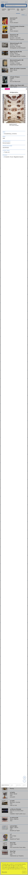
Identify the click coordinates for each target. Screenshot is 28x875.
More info (4, 872)
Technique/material (6, 141)
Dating (4, 136)
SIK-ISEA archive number (7, 145)
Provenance (5, 155)
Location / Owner (6, 150)
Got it (24, 872)
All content (7, 89)
